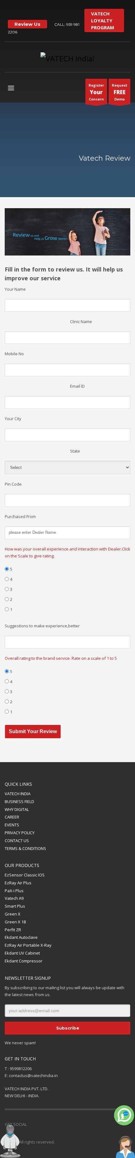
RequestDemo (119, 92)
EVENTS (12, 825)
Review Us (27, 24)
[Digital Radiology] (47, 9)
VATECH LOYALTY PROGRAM (102, 20)
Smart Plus (15, 906)
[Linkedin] (59, 1124)
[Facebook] (41, 1124)
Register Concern (96, 92)
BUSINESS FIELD (19, 801)
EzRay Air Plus (18, 883)
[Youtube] (50, 1124)
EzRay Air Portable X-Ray (28, 945)
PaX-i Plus (14, 890)
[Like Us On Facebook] (9, 9)
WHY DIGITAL (17, 809)
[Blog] (78, 1124)
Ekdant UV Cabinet (22, 953)
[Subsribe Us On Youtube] (19, 9)
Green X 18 (15, 922)
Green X (12, 914)
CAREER (12, 817)
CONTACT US (17, 840)
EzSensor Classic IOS (25, 875)
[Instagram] (56, 9)
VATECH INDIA (17, 793)
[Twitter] (37, 9)
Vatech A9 (14, 898)
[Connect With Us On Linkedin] (28, 9)
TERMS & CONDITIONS (25, 848)
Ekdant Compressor (23, 961)
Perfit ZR (13, 930)
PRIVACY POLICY (20, 833)
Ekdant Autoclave (21, 937)
